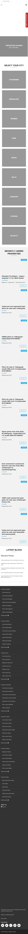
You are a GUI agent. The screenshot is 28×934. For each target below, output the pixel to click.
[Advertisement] (14, 22)
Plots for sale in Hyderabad (7, 704)
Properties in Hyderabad (6, 684)
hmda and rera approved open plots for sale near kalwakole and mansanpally (13, 532)
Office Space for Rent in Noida (8, 793)
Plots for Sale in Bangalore (7, 608)
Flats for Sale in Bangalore (7, 599)
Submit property (4, 615)
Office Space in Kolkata (6, 640)
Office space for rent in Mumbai (8, 761)
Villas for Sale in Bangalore (7, 612)
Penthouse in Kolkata (6, 644)
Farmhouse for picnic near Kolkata (9, 630)
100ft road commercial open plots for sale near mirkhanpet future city (14, 500)
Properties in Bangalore (5, 589)
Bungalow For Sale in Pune (7, 662)
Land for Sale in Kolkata (6, 637)
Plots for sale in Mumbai (7, 768)
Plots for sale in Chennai (7, 736)
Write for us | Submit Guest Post (7, 914)
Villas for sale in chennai (7, 739)
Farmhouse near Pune (6, 666)
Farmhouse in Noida (6, 790)
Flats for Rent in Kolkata (7, 627)
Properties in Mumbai (5, 748)
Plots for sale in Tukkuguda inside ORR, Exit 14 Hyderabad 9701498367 (14, 369)
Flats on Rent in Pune (6, 656)
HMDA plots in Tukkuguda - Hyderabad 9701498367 (12, 338)
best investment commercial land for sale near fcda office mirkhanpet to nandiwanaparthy (13, 466)
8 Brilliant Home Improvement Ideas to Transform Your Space (12, 564)
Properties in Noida (5, 777)
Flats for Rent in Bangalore (7, 595)
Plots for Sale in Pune (6, 672)
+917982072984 (5, 1)
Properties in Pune (4, 652)
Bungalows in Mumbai (6, 751)
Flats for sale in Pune (6, 659)
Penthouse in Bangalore (7, 605)
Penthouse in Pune (6, 669)
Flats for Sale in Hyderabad (7, 688)
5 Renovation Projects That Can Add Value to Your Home (12, 560)
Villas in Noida (5, 786)
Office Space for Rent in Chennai (8, 729)
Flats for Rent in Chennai (7, 719)
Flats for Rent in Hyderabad (7, 691)
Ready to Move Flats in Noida (8, 780)
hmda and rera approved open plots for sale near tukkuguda (13, 307)
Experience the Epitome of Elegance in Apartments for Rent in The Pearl (12, 569)
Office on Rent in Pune (6, 675)
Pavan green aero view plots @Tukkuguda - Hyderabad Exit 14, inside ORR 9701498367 (14, 433)
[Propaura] (1, 5)
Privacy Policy (4, 918)
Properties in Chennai (5, 716)
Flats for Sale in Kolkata (6, 624)
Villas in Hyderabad (6, 707)
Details (23, 285)
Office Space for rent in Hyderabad (9, 697)
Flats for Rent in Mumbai (7, 755)
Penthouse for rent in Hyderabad (8, 701)
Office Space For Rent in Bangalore (9, 602)
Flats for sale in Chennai (7, 723)
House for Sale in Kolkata (7, 634)
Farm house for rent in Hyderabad (9, 694)
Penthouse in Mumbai (6, 764)
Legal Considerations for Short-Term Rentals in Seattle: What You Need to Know (12, 576)
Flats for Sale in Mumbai (7, 758)
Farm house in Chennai (6, 726)
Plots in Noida (5, 783)
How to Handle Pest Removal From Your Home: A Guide (12, 572)
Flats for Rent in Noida (6, 796)
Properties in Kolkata (5, 621)
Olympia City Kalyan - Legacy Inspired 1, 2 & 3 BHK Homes (13, 277)
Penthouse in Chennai (6, 733)
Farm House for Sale (6, 592)
